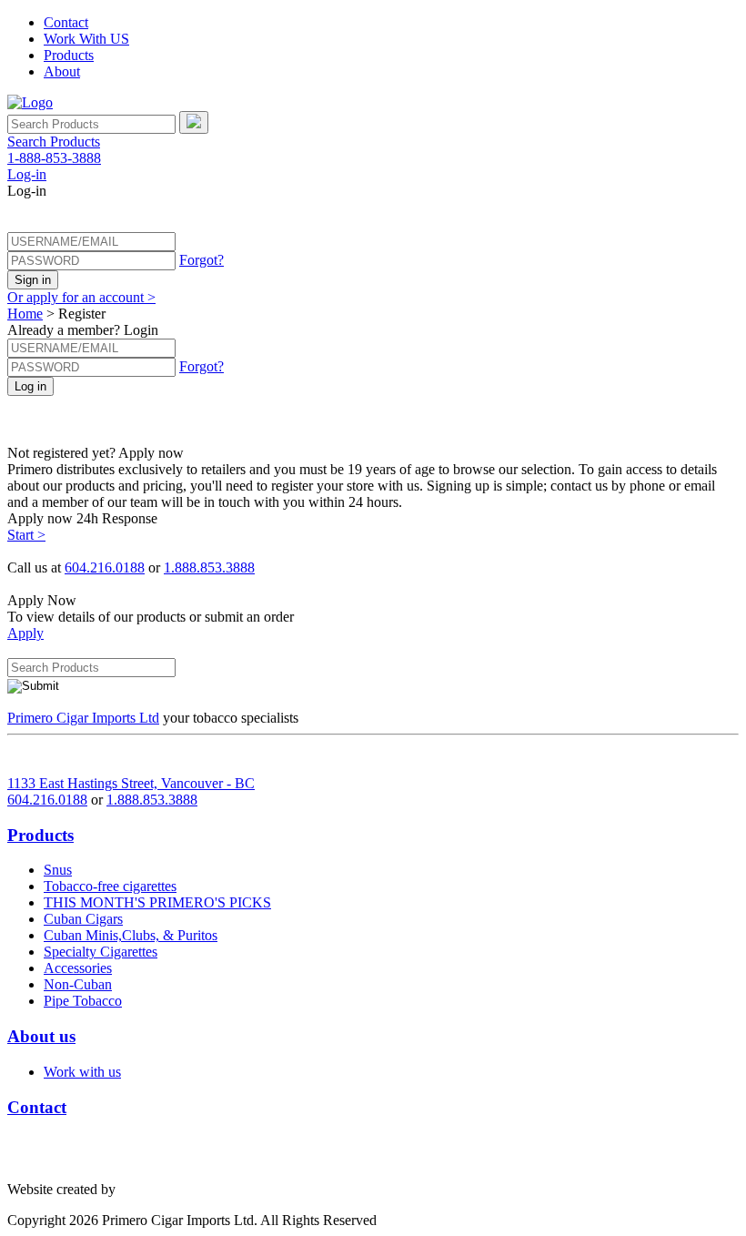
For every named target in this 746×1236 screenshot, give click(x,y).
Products (69, 55)
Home (25, 313)
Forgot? (201, 260)
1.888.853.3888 (209, 567)
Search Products (53, 141)
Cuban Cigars (83, 919)
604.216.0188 (105, 567)
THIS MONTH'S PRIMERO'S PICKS (157, 902)
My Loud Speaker (171, 1189)
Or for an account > (81, 297)
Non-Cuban (78, 984)
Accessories (78, 968)
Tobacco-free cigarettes (110, 886)
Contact (66, 22)
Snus (58, 869)
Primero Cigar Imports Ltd (83, 717)
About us (41, 1036)
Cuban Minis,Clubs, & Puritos (130, 935)
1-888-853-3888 (54, 158)
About (62, 71)
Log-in (26, 174)
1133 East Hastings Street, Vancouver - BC (131, 783)
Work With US (86, 38)
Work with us (82, 1071)
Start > (26, 534)
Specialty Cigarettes (100, 951)
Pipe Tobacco (83, 1000)
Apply (25, 633)
